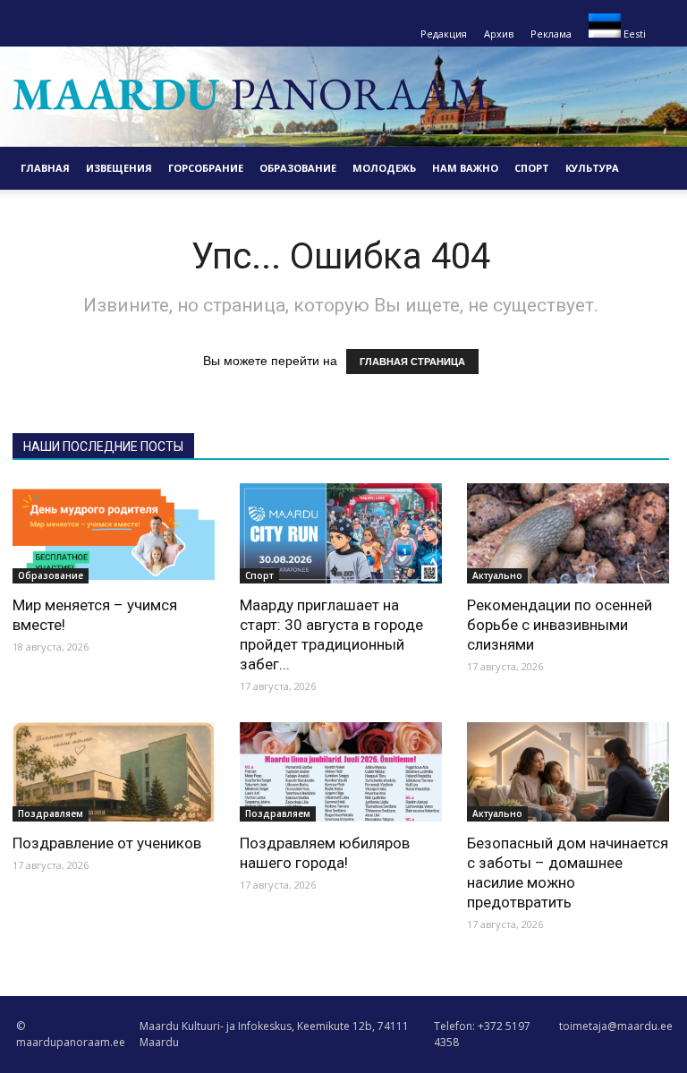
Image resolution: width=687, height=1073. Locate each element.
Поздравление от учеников (107, 843)
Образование (297, 168)
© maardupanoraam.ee (70, 1034)
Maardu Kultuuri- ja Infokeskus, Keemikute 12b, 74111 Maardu (274, 1034)
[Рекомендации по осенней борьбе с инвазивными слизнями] (568, 533)
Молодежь (384, 168)
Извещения (119, 168)
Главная (45, 168)
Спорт (531, 168)
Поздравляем (50, 813)
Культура (592, 168)
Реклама (551, 33)
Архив (498, 33)
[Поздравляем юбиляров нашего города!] (341, 772)
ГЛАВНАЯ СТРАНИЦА (412, 361)
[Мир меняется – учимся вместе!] (114, 533)
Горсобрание (205, 168)
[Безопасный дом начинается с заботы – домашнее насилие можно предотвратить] (568, 772)
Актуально (497, 575)
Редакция (443, 33)
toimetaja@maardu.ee (616, 1026)
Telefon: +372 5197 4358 (482, 1034)
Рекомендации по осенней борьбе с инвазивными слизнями (559, 624)
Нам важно (465, 168)
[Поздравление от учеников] (114, 772)
